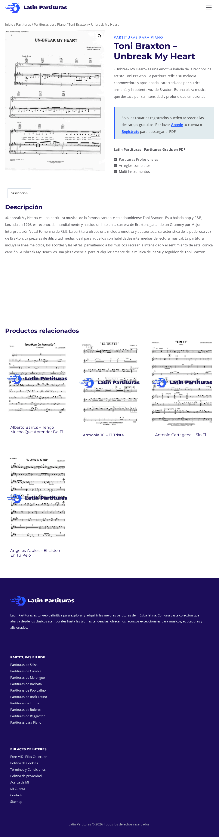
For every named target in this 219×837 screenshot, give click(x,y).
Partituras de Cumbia (25, 671)
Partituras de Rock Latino (28, 697)
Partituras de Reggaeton (27, 716)
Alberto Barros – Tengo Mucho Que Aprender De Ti (36, 429)
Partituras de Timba (24, 703)
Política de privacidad (26, 776)
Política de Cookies (24, 763)
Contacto (16, 795)
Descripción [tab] (19, 193)
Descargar (37, 443)
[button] (100, 36)
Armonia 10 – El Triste (103, 435)
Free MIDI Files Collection (28, 756)
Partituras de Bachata (26, 684)
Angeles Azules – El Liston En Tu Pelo (35, 553)
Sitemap (16, 801)
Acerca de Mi (19, 782)
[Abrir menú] (209, 7)
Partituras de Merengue (27, 677)
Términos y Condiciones (28, 769)
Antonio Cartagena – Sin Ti (180, 435)
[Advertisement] (109, 289)
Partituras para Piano (138, 37)
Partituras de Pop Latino (28, 690)
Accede (177, 124)
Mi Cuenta (17, 789)
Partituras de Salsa (23, 664)
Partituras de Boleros (25, 709)
